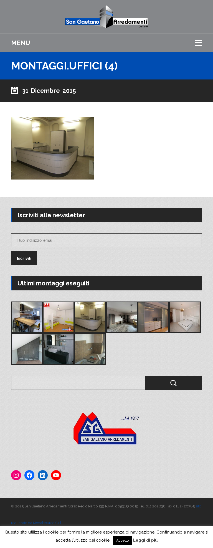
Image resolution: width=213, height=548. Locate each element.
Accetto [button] (122, 540)
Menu (20, 42)
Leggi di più (145, 540)
